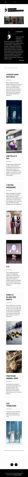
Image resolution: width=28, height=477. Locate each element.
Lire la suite (21, 60)
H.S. (8, 267)
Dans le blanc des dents (11, 297)
